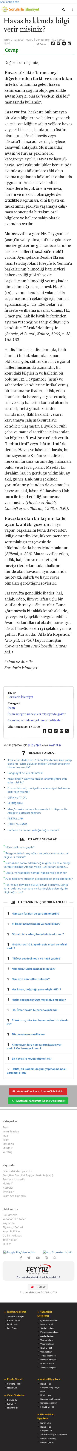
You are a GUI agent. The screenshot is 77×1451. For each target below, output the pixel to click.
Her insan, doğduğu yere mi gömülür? (36, 989)
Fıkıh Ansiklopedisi (14, 1179)
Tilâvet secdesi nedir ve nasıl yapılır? (36, 958)
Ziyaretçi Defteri (13, 1227)
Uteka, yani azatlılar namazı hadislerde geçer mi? (36, 872)
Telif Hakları (10, 1239)
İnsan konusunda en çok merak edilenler (35, 720)
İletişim (7, 1243)
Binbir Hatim (12, 1324)
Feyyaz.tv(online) (48, 1438)
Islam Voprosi (46, 1324)
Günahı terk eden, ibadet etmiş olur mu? (38, 934)
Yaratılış (7, 1152)
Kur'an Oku (45, 1423)
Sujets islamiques (48, 1367)
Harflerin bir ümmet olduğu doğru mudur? (33, 830)
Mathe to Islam (47, 1363)
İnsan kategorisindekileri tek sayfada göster (37, 714)
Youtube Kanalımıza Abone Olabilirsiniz (40, 1091)
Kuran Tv (11, 1404)
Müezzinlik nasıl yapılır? (20, 847)
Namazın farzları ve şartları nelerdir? (35, 913)
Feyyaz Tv (12, 1400)
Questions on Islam (49, 1320)
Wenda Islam (46, 1352)
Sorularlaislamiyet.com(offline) (53, 1434)
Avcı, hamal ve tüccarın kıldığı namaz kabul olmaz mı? (39, 878)
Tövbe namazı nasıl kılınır (28, 1034)
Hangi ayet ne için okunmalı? (25, 773)
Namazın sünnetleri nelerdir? (31, 979)
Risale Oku (12, 1388)
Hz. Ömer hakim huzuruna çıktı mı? (34, 1010)
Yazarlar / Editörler (14, 1219)
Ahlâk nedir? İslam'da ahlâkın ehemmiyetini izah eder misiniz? (37, 780)
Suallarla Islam (46, 1328)
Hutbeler (8, 1187)
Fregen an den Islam (49, 1332)
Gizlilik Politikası (12, 1235)
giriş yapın (34, 744)
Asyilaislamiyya (47, 1336)
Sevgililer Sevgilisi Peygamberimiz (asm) (28, 1175)
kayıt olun (55, 744)
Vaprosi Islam (46, 1340)
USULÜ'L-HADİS (17, 824)
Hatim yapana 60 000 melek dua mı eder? (39, 999)
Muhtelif (8, 1147)
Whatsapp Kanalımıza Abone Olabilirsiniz (40, 1100)
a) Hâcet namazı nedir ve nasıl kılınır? (36, 923)
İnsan (11, 708)
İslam (6, 1139)
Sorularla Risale (14, 1384)
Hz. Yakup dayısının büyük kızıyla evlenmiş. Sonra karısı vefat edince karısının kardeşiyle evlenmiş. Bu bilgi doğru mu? (36, 888)
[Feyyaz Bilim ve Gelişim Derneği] (38, 1269)
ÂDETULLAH (15, 818)
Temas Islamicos (48, 1356)
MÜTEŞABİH (15, 803)
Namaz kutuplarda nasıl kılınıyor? (34, 968)
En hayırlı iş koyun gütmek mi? (32, 1058)
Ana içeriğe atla (9, 1)
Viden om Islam (47, 1344)
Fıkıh (5, 1127)
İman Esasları (11, 1131)
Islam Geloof (46, 1348)
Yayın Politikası (12, 1231)
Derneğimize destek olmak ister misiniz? (38, 1277)
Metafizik (8, 1143)
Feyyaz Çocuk (47, 1407)
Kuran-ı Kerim (13, 1320)
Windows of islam (48, 1360)
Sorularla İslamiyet (20, 697)
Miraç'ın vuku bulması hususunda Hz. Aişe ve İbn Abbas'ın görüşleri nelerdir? (37, 810)
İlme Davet (12, 1328)
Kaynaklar (9, 1223)
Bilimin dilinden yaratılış (17, 1171)
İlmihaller (8, 1191)
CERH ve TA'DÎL (17, 797)
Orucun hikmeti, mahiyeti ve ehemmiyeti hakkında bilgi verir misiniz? (38, 790)
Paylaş (42, 44)
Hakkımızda (10, 1214)
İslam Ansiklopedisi (14, 1195)
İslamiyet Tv (12, 1408)
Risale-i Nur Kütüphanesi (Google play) (49, 1387)
